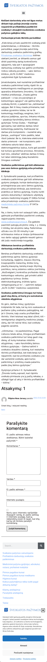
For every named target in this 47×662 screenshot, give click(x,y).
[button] (43, 610)
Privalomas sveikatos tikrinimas (16, 55)
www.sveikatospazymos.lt (14, 221)
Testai (5, 603)
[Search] (41, 546)
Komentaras (13, 446)
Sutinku (23, 638)
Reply (3, 409)
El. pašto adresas (16, 489)
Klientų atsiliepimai (11, 590)
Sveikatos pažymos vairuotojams (18, 553)
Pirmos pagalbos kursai (13, 572)
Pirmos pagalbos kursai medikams (19, 575)
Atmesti (23, 645)
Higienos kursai (10, 578)
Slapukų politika (16, 659)
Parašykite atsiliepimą (13, 593)
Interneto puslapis (15, 500)
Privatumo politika (29, 659)
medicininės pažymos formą (15, 204)
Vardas (11, 479)
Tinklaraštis (8, 598)
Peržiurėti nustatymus (23, 653)
